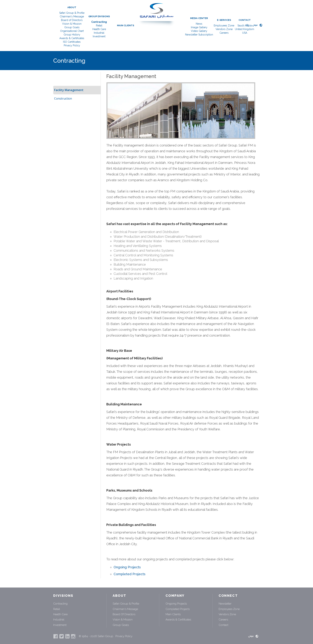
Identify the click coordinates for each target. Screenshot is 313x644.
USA (244, 32)
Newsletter (225, 603)
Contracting (99, 21)
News (199, 23)
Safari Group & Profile (71, 12)
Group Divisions (99, 16)
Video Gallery (199, 31)
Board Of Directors (124, 614)
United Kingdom (244, 29)
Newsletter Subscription (199, 34)
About (71, 7)
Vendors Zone (224, 29)
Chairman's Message (72, 16)
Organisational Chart (72, 31)
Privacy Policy (72, 45)
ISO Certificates (72, 41)
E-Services (224, 20)
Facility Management (69, 90)
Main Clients (125, 25)
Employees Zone (224, 25)
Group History (72, 34)
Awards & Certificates (71, 38)
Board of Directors (72, 20)
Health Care (99, 29)
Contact (245, 20)
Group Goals (72, 27)
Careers (224, 32)
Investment (99, 36)
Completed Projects (129, 574)
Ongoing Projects (127, 567)
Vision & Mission (72, 23)
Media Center (199, 18)
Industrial (99, 32)
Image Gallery (199, 27)
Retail (99, 25)
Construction (63, 98)
